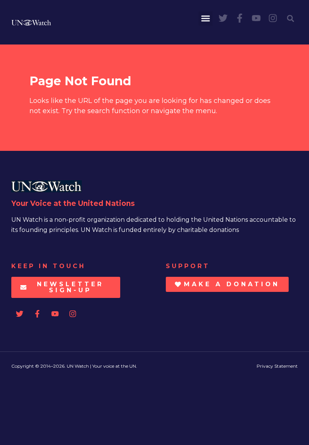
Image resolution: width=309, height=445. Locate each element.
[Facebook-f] (239, 18)
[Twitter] (223, 18)
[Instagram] (272, 18)
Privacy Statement (277, 366)
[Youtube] (256, 18)
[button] (206, 18)
